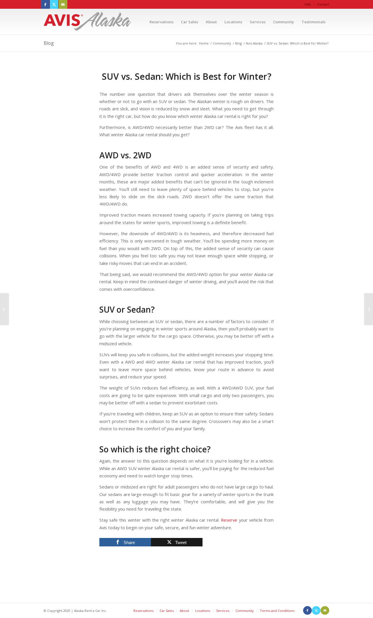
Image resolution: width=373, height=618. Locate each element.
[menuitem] (308, 4)
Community (244, 610)
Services (222, 610)
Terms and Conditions (277, 610)
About (184, 610)
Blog (49, 43)
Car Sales (167, 610)
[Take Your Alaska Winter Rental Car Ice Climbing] (4, 309)
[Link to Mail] (63, 4)
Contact (323, 4)
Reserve (229, 520)
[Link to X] (54, 4)
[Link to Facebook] (45, 4)
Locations (202, 610)
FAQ (308, 4)
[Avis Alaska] (87, 22)
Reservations (143, 610)
